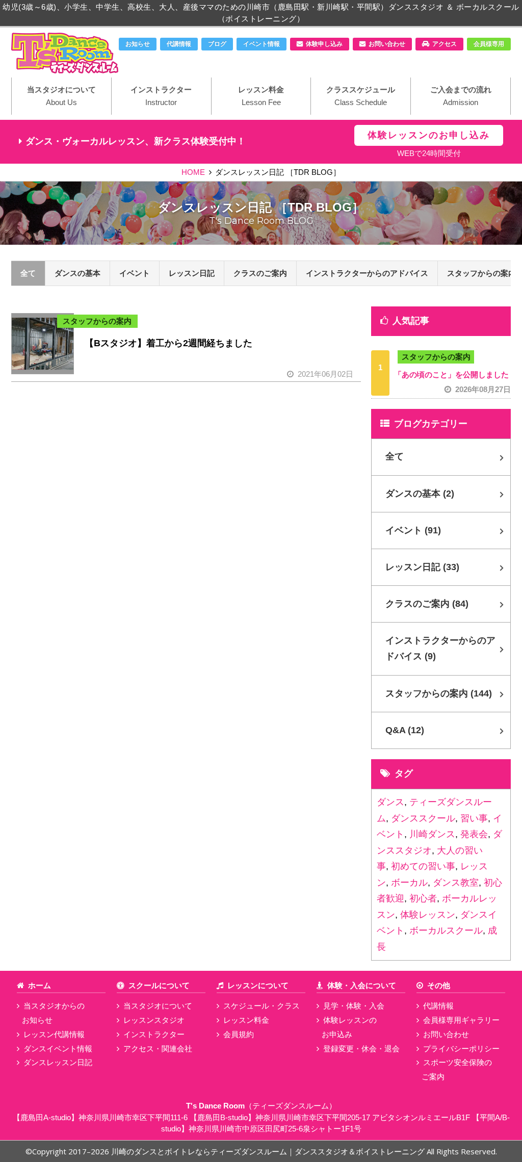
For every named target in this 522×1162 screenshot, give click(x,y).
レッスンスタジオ (154, 1020)
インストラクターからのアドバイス (367, 273)
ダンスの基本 (77, 273)
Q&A (404, 730)
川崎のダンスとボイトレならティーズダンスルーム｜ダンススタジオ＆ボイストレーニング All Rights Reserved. (304, 1151)
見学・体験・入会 (353, 1005)
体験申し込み (324, 43)
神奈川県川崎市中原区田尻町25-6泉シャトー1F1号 (275, 1128)
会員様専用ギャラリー (461, 1020)
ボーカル (409, 882)
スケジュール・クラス (261, 1005)
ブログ (217, 43)
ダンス (390, 802)
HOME (193, 172)
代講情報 (179, 43)
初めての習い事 (423, 866)
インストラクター (161, 96)
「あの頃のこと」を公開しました (452, 382)
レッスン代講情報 (54, 1034)
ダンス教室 (456, 882)
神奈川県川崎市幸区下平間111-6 (133, 1117)
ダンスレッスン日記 (57, 1062)
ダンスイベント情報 (57, 1048)
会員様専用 (489, 43)
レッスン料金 (261, 96)
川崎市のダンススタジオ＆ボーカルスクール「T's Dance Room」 (64, 53)
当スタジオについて (61, 96)
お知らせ (137, 43)
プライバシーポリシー (461, 1048)
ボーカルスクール (446, 930)
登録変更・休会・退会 (361, 1048)
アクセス (444, 43)
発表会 (474, 834)
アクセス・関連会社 (157, 1048)
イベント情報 (261, 43)
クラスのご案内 (260, 273)
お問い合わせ (387, 43)
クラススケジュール (360, 96)
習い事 (474, 818)
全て (28, 273)
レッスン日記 (192, 273)
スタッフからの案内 (97, 321)
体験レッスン (427, 915)
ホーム (39, 985)
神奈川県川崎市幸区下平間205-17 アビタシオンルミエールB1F (362, 1117)
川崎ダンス (432, 834)
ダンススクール (423, 818)
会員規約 (238, 1034)
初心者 (423, 898)
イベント (134, 273)
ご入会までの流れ (460, 96)
